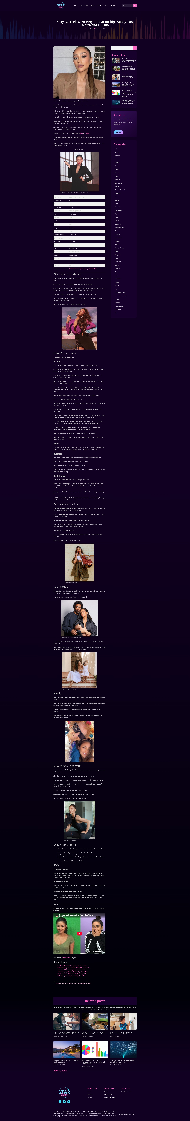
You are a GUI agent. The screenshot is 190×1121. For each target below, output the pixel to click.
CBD (116, 203)
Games (117, 265)
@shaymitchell (65, 958)
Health (117, 282)
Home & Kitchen (120, 292)
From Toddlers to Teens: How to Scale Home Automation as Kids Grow (128, 76)
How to (117, 299)
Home (75, 5)
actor (116, 149)
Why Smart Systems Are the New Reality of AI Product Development (128, 102)
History (117, 285)
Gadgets (117, 258)
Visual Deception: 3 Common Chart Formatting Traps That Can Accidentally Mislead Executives (129, 93)
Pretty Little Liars (78, 983)
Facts (116, 231)
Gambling (118, 261)
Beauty (117, 173)
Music (92, 5)
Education (118, 224)
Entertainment (84, 5)
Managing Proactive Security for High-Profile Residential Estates (128, 84)
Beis (81, 133)
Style (106, 5)
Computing (118, 210)
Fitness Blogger (119, 248)
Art (116, 159)
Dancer (117, 217)
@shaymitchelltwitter (90, 269)
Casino (117, 200)
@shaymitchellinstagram (76, 269)
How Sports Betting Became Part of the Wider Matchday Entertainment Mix (128, 69)
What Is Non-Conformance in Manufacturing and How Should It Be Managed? (129, 60)
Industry (117, 302)
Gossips (117, 272)
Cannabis (117, 193)
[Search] (135, 5)
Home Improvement (121, 296)
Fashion (99, 5)
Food (116, 251)
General (117, 268)
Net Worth (113, 5)
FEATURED (118, 238)
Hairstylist (118, 279)
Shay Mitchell (87, 983)
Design (117, 220)
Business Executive (120, 190)
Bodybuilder (118, 183)
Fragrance (118, 255)
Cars (116, 197)
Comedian (118, 207)
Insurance (118, 309)
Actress (117, 152)
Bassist (117, 169)
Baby (116, 166)
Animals (117, 156)
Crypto (117, 214)
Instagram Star (119, 306)
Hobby (117, 289)
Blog (116, 176)
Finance (117, 241)
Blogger (117, 179)
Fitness (117, 244)
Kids (116, 313)
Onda (87, 133)
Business (117, 186)
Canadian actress (61, 983)
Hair (116, 275)
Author (117, 162)
